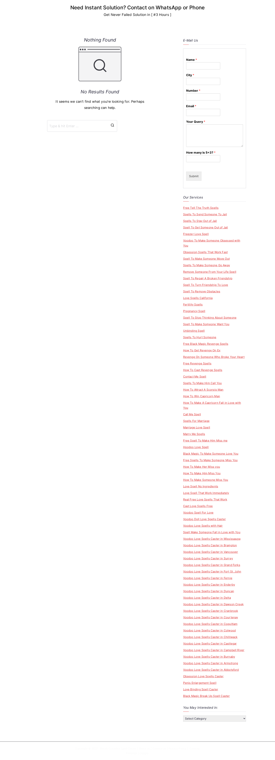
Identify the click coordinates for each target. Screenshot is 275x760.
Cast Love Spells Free (198, 506)
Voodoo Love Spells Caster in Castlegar (210, 643)
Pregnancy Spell (194, 311)
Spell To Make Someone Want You (206, 324)
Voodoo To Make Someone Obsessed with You (211, 243)
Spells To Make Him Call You (202, 383)
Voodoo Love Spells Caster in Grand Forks (211, 565)
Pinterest (131, 753)
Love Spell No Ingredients (200, 486)
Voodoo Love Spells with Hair (203, 525)
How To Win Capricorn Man (201, 396)
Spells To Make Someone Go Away (206, 265)
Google (144, 753)
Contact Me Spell (194, 376)
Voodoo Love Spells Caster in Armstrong (210, 663)
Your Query (195, 121)
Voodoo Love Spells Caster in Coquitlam (210, 624)
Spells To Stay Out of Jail (200, 221)
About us (144, 748)
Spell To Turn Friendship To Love (205, 285)
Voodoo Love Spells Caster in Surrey (208, 558)
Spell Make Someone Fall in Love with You (211, 532)
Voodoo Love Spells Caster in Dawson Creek (213, 604)
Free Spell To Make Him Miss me (205, 440)
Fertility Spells (193, 304)
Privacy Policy (177, 748)
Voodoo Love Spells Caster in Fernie (207, 578)
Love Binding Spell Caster (200, 689)
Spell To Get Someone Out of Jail (205, 227)
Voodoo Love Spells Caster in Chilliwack (210, 637)
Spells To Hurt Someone (199, 337)
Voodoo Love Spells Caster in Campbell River (214, 650)
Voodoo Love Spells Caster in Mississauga (211, 539)
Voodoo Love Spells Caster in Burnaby (209, 656)
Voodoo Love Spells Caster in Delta (207, 597)
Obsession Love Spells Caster (203, 676)
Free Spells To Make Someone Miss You (210, 460)
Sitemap (195, 748)
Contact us (159, 748)
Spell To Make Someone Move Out (206, 258)
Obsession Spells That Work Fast (205, 252)
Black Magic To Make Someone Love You (210, 453)
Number (193, 90)
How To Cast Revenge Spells (202, 370)
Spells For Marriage (196, 421)
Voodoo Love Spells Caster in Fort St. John (212, 571)
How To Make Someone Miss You (205, 480)
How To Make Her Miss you (201, 466)
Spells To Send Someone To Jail (205, 214)
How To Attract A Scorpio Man (203, 389)
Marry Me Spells (194, 434)
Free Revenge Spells (197, 363)
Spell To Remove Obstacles (201, 291)
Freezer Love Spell (196, 234)
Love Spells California (198, 298)
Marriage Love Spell (196, 427)
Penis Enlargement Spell (199, 683)
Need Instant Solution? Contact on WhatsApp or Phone (137, 7)
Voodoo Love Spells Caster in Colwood (209, 630)
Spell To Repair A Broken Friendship (207, 278)
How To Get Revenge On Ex (201, 350)
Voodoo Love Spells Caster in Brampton (210, 545)
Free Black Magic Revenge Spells (205, 344)
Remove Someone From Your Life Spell (209, 272)
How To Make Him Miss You (202, 473)
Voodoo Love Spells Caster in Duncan (208, 591)
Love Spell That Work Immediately (206, 493)
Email (191, 106)
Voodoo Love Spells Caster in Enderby (209, 584)
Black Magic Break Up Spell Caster (206, 696)
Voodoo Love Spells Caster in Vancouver (210, 552)
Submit (193, 176)
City (190, 75)
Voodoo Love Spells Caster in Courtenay (210, 617)
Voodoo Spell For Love (198, 512)
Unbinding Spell (194, 330)
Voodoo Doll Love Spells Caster (204, 519)
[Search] (112, 126)
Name (191, 60)
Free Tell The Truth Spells (201, 208)
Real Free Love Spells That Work (205, 499)
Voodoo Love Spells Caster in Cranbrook (210, 611)
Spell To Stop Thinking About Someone (209, 317)
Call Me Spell (192, 414)
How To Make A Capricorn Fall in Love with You (212, 405)
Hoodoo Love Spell (196, 447)
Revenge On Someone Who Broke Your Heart (214, 357)
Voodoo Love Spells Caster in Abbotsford (211, 670)
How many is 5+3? (201, 152)
